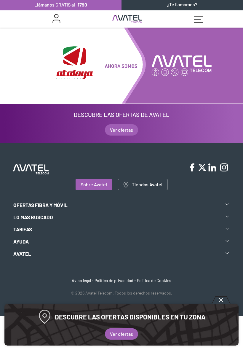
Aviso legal (81, 280)
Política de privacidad (114, 280)
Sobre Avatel (94, 184)
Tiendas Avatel (147, 184)
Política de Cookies (154, 280)
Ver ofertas (121, 334)
